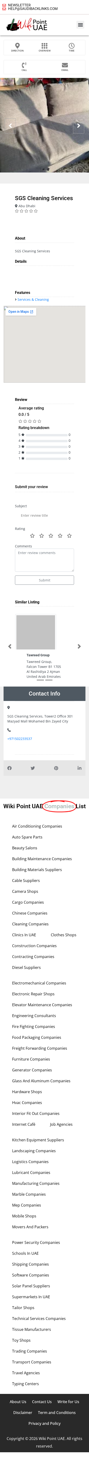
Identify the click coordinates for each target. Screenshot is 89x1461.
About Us (18, 1401)
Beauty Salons (24, 848)
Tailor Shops (23, 1307)
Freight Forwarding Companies (39, 1048)
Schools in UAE (25, 1253)
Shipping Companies (30, 1264)
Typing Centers (25, 1383)
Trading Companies (29, 1351)
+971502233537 (19, 738)
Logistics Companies (30, 1161)
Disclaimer (22, 1412)
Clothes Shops (63, 934)
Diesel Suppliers (26, 967)
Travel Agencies (26, 1372)
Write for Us (68, 1401)
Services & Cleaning (33, 299)
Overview (45, 50)
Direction (17, 50)
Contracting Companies (33, 956)
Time (72, 50)
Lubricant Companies (31, 1172)
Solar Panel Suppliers (31, 1286)
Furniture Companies (31, 1059)
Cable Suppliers (26, 880)
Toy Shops (21, 1340)
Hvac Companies (27, 1102)
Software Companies (30, 1275)
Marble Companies (29, 1194)
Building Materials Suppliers (37, 869)
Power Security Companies (36, 1242)
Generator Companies (32, 1070)
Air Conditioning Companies (37, 826)
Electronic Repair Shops (33, 994)
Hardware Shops (27, 1091)
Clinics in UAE (24, 934)
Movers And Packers (30, 1226)
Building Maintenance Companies (42, 858)
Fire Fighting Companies (33, 1026)
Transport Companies (31, 1362)
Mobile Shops (24, 1216)
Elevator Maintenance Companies (42, 1004)
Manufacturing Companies (36, 1183)
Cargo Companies (28, 902)
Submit (44, 580)
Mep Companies (26, 1205)
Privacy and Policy (44, 1423)
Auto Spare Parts (27, 837)
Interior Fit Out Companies (36, 1113)
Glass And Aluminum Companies (41, 1080)
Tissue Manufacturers (31, 1329)
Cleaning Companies (30, 924)
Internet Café (23, 1124)
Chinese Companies (29, 913)
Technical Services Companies (39, 1318)
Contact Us (42, 1401)
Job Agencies (61, 1124)
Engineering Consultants (34, 1015)
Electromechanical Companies (39, 983)
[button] (80, 25)
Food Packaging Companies (36, 1037)
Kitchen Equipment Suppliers (38, 1140)
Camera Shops (25, 891)
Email (64, 70)
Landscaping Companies (34, 1150)
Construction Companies (34, 945)
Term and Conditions (57, 1412)
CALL (24, 70)
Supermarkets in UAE (31, 1296)
